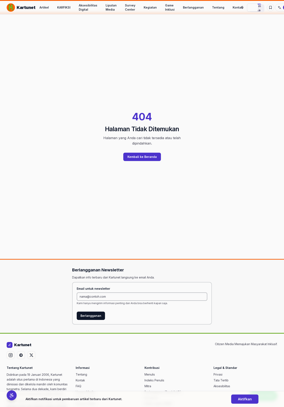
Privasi (218, 374)
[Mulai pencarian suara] (242, 7)
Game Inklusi (170, 7)
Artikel (44, 7)
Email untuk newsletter (93, 288)
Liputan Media (111, 7)
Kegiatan (150, 7)
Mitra (147, 386)
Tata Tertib (221, 380)
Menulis (149, 374)
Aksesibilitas (222, 386)
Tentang (218, 7)
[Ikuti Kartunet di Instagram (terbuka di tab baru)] (11, 355)
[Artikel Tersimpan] (270, 7)
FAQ (78, 386)
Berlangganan (193, 7)
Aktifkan (245, 399)
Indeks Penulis (154, 380)
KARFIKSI (63, 7)
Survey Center (130, 7)
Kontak (238, 7)
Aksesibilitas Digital (88, 7)
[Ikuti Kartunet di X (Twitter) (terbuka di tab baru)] (31, 355)
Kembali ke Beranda (142, 157)
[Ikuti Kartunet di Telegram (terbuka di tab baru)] (21, 355)
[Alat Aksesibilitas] (12, 395)
